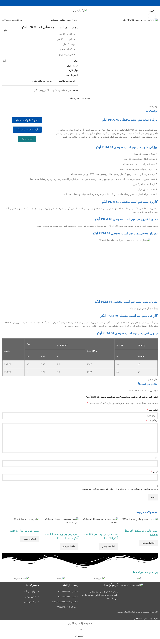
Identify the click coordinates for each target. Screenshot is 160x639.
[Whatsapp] (137, 594)
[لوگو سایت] (80, 10)
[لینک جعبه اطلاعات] (138, 578)
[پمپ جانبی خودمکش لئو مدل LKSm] (140, 519)
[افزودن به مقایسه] (154, 525)
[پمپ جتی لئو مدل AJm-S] (26, 519)
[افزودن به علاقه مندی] (137, 525)
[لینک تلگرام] (76, 3)
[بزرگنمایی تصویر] (151, 16)
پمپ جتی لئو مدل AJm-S (24, 530)
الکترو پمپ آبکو (42, 90)
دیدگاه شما (152, 420)
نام (155, 457)
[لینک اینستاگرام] (84, 3)
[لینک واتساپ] (80, 3)
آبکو (6, 30)
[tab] (86, 98)
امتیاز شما (152, 409)
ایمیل (154, 471)
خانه (76, 20)
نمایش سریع (145, 525)
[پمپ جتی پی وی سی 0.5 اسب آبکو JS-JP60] (100, 521)
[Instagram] (154, 594)
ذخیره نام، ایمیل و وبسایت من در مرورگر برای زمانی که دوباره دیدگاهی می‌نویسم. (120, 489)
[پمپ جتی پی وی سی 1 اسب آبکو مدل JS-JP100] (60, 521)
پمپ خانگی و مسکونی (60, 20)
